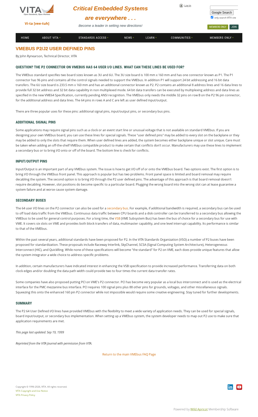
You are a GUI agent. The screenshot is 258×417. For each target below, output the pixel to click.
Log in (187, 5)
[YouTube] (239, 387)
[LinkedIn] (231, 387)
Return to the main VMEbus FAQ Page (129, 354)
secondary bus (117, 208)
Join (234, 26)
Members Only (217, 26)
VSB (117, 218)
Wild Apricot (199, 409)
